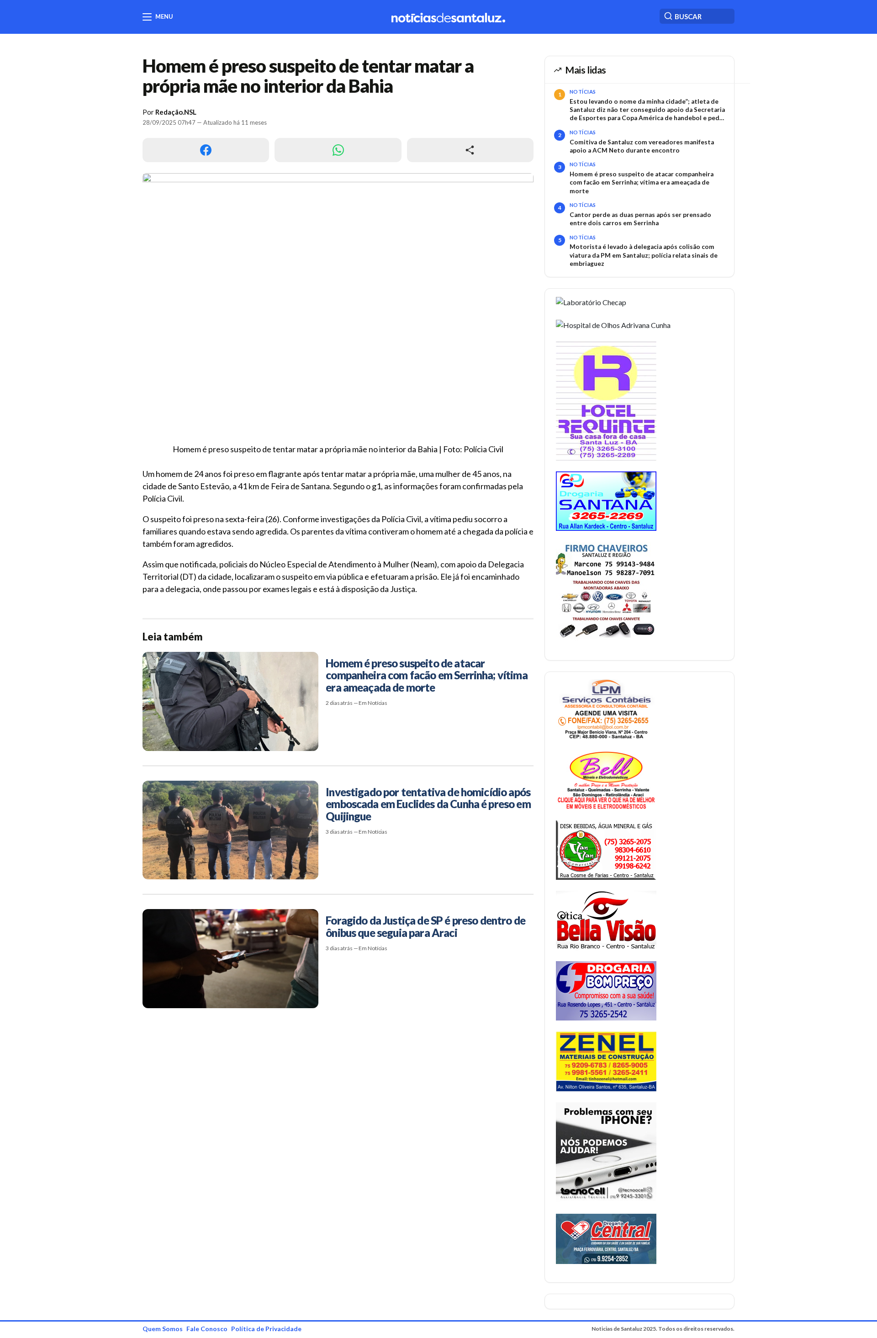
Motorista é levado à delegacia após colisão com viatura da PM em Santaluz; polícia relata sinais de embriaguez (644, 255)
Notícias (583, 92)
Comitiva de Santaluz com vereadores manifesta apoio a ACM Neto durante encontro (642, 146)
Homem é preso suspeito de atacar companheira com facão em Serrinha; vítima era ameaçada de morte (641, 182)
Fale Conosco (206, 1329)
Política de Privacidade (266, 1329)
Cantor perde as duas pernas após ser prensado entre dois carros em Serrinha (640, 219)
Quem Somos (163, 1329)
